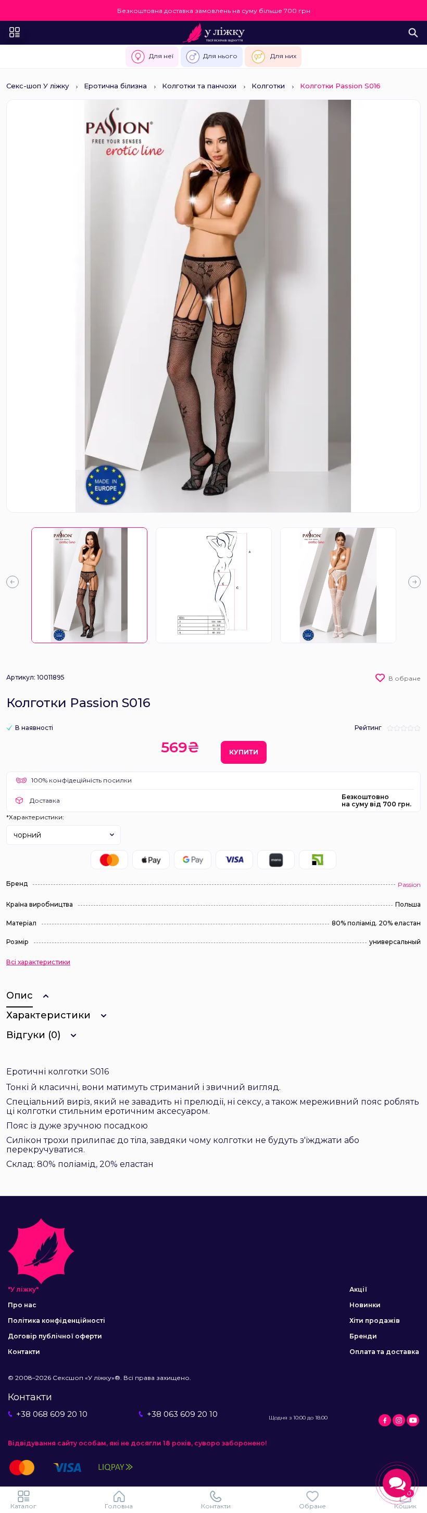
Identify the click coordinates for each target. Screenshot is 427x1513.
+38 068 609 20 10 (51, 1414)
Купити (243, 752)
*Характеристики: (35, 817)
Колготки (268, 86)
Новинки (365, 1305)
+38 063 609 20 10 (182, 1414)
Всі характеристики (38, 962)
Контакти (24, 1352)
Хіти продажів (374, 1320)
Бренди (363, 1336)
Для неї (161, 56)
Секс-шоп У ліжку (37, 86)
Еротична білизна (115, 86)
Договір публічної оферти (55, 1336)
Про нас (22, 1305)
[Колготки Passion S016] (89, 585)
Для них (283, 56)
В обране (404, 678)
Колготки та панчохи (199, 86)
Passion (409, 884)
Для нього (220, 56)
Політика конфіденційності (56, 1320)
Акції (358, 1289)
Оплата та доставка (384, 1352)
